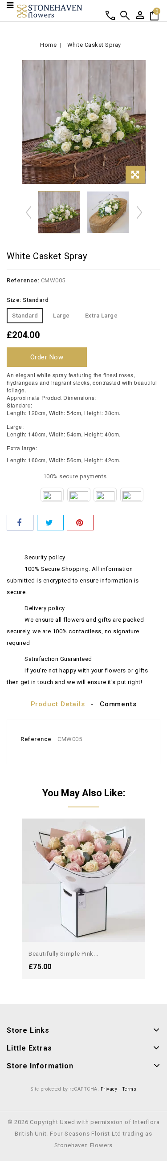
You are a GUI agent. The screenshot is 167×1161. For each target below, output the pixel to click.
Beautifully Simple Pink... (63, 953)
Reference (36, 739)
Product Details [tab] (58, 704)
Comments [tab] (118, 704)
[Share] (20, 522)
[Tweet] (50, 522)
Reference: (23, 280)
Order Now (47, 357)
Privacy (109, 1089)
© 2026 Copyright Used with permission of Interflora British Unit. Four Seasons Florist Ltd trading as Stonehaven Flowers (84, 1134)
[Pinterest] (80, 522)
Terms (129, 1089)
